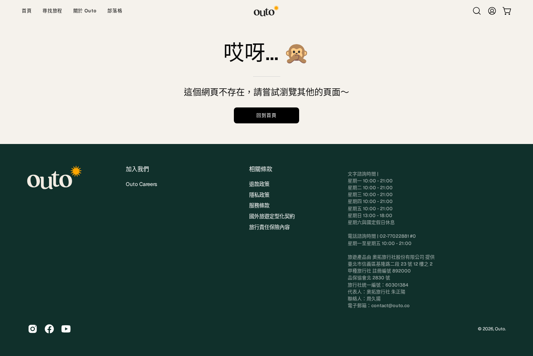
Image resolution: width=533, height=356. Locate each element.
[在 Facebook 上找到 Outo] (49, 328)
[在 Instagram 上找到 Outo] (32, 328)
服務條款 (259, 205)
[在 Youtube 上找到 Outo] (66, 328)
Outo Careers (141, 184)
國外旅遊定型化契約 (272, 216)
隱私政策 (259, 195)
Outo (500, 329)
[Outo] (266, 10)
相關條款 (260, 169)
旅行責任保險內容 (269, 227)
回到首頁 (266, 115)
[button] (476, 10)
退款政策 (259, 184)
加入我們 (137, 169)
